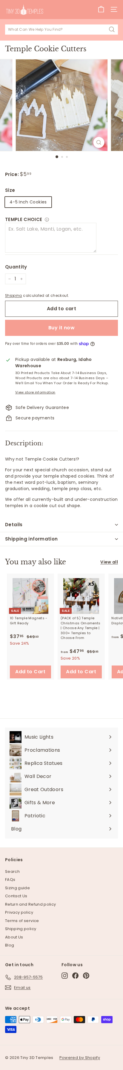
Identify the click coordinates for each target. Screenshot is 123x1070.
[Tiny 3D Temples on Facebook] (75, 975)
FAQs (10, 879)
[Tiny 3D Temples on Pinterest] (86, 975)
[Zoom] (98, 142)
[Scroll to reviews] (61, 168)
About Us (14, 937)
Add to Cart (30, 671)
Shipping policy (20, 929)
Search (12, 871)
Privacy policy (19, 912)
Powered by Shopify (79, 1057)
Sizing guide (17, 888)
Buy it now (61, 327)
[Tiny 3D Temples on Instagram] (64, 975)
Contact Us (16, 896)
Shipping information (31, 539)
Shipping (13, 295)
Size (10, 190)
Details (14, 524)
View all (109, 562)
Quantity (16, 267)
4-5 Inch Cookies (28, 202)
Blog (9, 945)
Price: (12, 174)
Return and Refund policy (30, 904)
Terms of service (22, 921)
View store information (35, 392)
